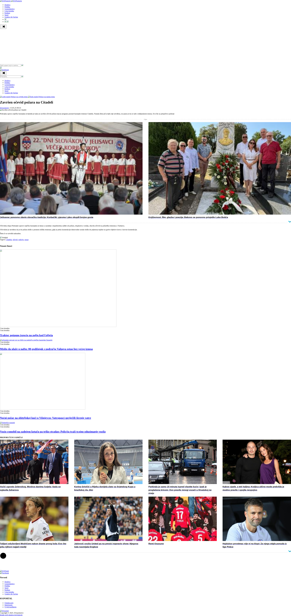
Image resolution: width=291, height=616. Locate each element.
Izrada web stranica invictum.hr (11, 615)
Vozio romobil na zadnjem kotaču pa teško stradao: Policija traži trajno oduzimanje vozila (53, 431)
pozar (27, 240)
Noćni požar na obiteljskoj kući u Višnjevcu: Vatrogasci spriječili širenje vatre (45, 417)
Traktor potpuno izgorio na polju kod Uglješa (26, 335)
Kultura (7, 13)
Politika (7, 7)
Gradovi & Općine (11, 17)
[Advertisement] (145, 46)
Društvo (7, 5)
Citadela (9, 240)
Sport (6, 15)
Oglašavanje (9, 603)
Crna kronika (9, 11)
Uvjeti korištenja (10, 607)
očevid (15, 240)
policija (21, 240)
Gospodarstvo (10, 9)
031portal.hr (4, 108)
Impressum (8, 605)
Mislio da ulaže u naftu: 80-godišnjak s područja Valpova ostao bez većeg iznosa (46, 348)
